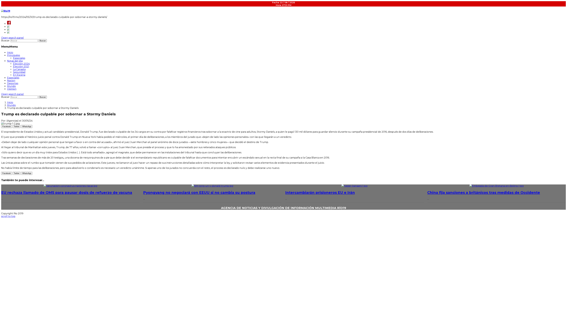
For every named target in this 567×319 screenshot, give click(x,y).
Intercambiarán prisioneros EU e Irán (320, 192)
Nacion (11, 80)
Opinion (11, 89)
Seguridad (19, 72)
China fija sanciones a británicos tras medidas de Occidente (483, 192)
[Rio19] (5, 11)
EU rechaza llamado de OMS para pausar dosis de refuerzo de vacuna (66, 192)
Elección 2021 (21, 66)
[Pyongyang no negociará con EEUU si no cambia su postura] (212, 185)
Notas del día (15, 61)
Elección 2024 (21, 63)
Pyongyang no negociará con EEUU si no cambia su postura (199, 192)
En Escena (19, 75)
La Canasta (19, 69)
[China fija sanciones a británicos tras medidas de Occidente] (497, 185)
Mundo (11, 86)
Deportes (12, 83)
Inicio (10, 52)
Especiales (19, 58)
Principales (13, 55)
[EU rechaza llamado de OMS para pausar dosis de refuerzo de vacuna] (70, 185)
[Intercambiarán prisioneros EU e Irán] (355, 185)
